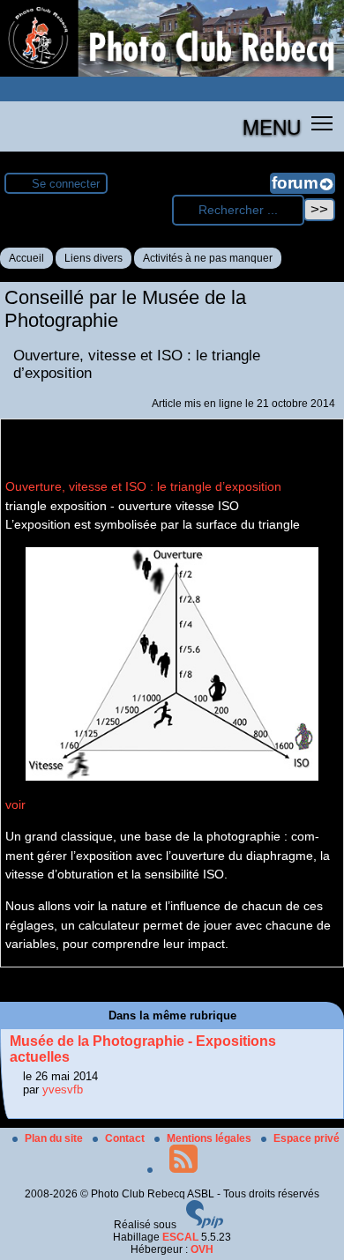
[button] (322, 123)
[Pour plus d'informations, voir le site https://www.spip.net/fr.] (204, 1225)
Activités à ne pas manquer (208, 258)
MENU (272, 126)
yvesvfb (62, 1089)
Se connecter (66, 183)
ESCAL (180, 1237)
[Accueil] (172, 73)
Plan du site (55, 1138)
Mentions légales (210, 1138)
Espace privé (306, 1138)
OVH (202, 1249)
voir (15, 804)
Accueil (26, 258)
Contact (126, 1138)
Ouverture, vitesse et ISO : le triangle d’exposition (143, 486)
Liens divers (93, 258)
